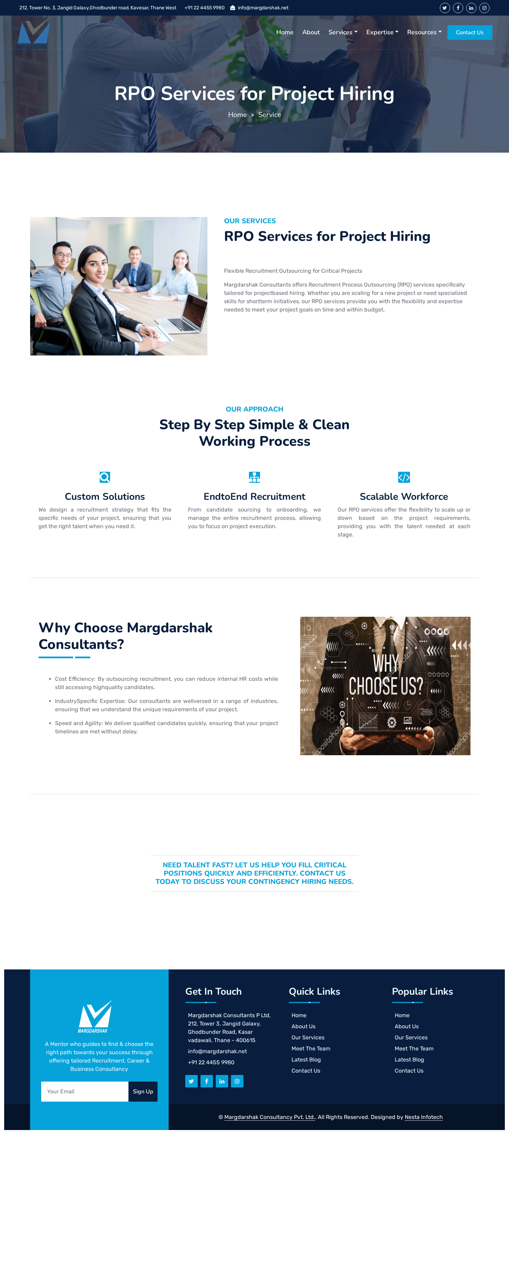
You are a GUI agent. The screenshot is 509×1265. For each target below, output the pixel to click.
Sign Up (143, 1091)
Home (285, 32)
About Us (303, 1026)
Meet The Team (311, 1048)
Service (269, 114)
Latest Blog (306, 1059)
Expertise (380, 32)
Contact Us (470, 32)
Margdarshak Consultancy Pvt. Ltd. (269, 1117)
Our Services (308, 1037)
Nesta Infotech (424, 1117)
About (311, 32)
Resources (422, 32)
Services (340, 32)
